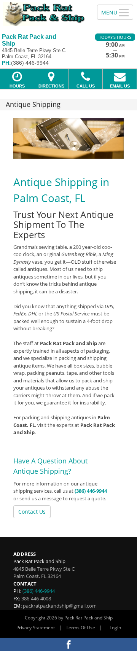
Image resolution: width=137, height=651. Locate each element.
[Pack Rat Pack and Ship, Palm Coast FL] (44, 14)
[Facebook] (68, 644)
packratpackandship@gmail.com (60, 605)
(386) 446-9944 (91, 490)
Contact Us (32, 511)
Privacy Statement (35, 627)
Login (115, 627)
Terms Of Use (80, 627)
